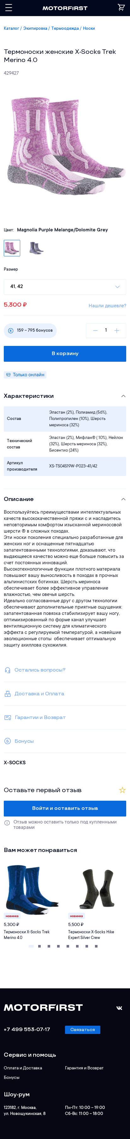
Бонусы (12, 1077)
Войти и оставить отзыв (65, 808)
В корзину (65, 354)
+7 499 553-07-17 (27, 1030)
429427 (11, 73)
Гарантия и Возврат (84, 1068)
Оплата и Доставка (23, 1068)
